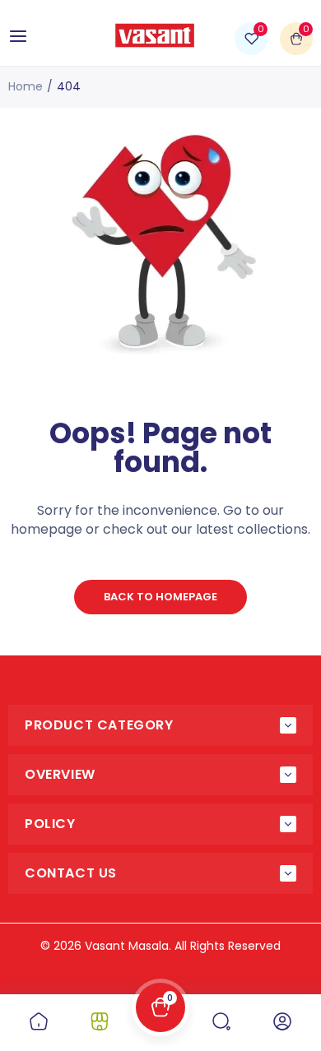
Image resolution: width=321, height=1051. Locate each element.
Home (25, 86)
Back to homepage (160, 596)
